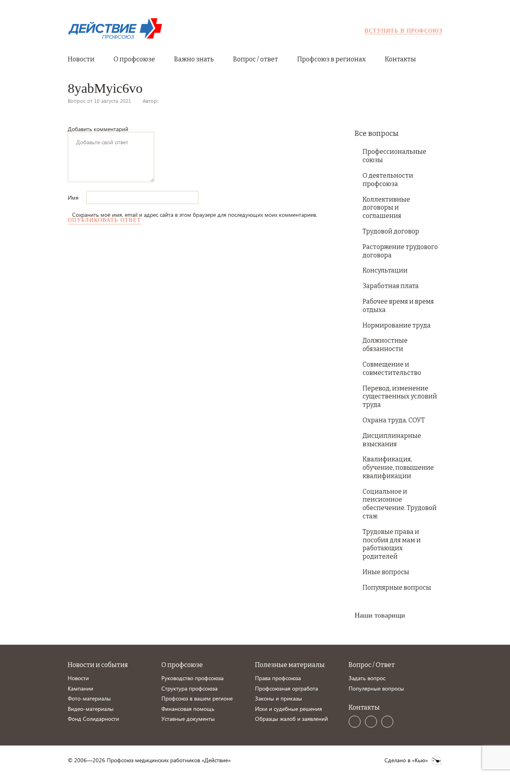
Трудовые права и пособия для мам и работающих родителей (392, 544)
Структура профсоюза (189, 688)
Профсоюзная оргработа (286, 688)
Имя (74, 197)
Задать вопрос (367, 678)
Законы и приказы (278, 698)
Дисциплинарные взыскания (392, 440)
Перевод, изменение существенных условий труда (400, 397)
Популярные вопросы (397, 587)
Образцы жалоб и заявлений (291, 718)
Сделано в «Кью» (406, 760)
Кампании (80, 688)
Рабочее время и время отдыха (398, 306)
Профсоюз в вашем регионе (197, 698)
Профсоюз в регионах (331, 59)
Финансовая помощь (187, 708)
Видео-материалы (91, 708)
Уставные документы (188, 718)
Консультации (385, 270)
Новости (81, 59)
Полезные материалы (290, 665)
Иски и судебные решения (288, 708)
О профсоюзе (134, 59)
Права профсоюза (278, 678)
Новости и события (98, 665)
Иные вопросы (386, 572)
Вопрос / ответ (255, 59)
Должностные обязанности (385, 345)
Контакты (400, 59)
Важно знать (194, 59)
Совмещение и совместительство (392, 369)
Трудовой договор (391, 231)
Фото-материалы (89, 698)
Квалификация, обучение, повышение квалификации (398, 467)
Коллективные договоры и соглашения (386, 208)
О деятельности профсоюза (388, 180)
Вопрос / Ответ (372, 665)
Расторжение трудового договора (400, 251)
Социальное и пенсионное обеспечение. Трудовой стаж (400, 504)
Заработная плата (391, 286)
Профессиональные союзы (394, 156)
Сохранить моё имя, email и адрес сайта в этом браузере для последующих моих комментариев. (194, 214)
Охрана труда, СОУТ (394, 420)
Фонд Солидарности (93, 718)
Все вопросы (376, 133)
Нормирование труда (397, 325)
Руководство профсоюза (192, 678)
